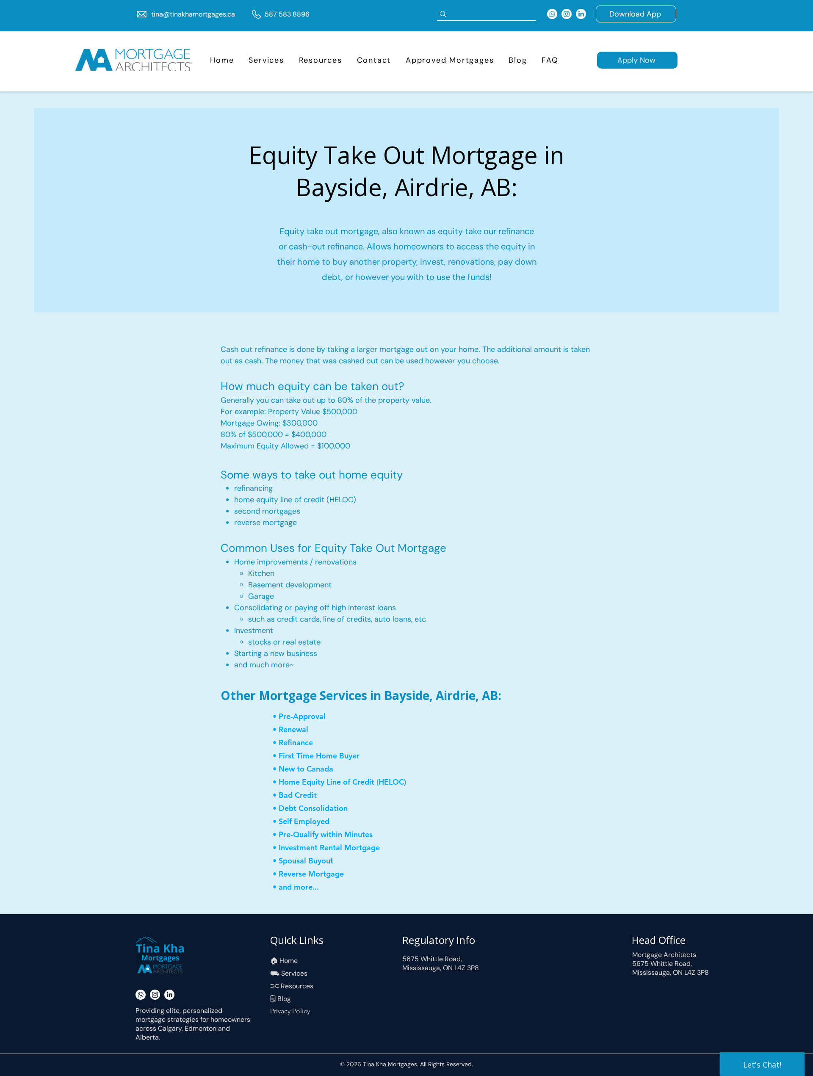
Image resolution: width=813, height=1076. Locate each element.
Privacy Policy (290, 1011)
